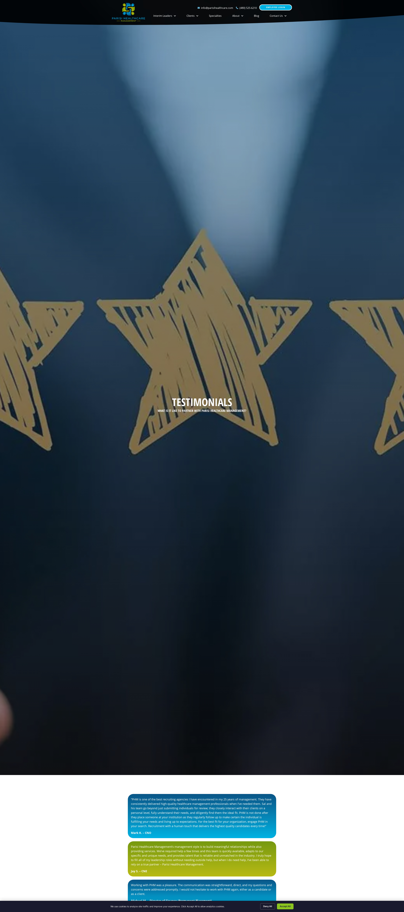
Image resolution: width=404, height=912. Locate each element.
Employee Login (275, 8)
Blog (259, 16)
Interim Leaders (167, 16)
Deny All (267, 906)
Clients (195, 16)
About (240, 16)
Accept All (285, 906)
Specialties (218, 16)
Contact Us (281, 16)
